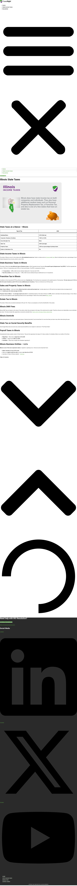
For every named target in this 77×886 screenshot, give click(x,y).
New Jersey (48, 295)
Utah (53, 257)
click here (22, 354)
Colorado (48, 257)
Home (3, 5)
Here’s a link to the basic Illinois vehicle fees (42, 312)
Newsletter (5, 8)
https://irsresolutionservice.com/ (7, 624)
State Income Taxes (7, 7)
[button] (38, 89)
